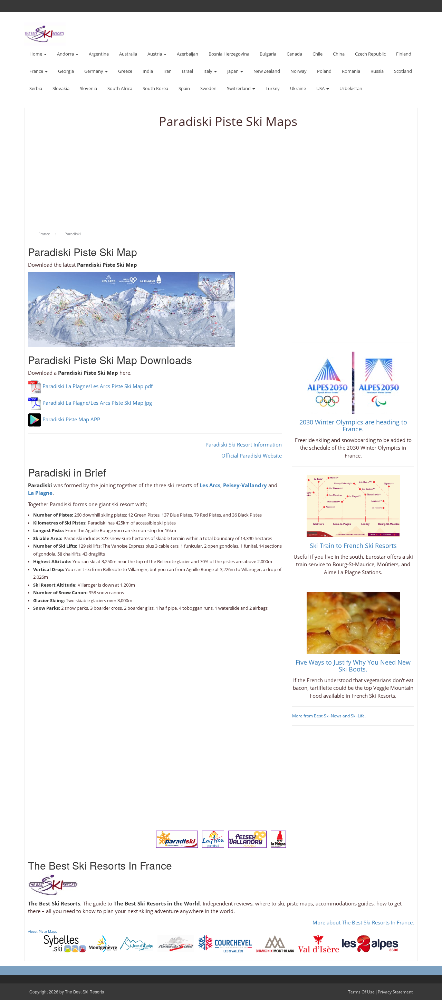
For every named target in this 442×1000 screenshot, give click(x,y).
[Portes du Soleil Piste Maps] (175, 943)
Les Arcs (210, 485)
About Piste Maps (42, 931)
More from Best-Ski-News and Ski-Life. (329, 716)
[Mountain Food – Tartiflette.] (353, 622)
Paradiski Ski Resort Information (243, 444)
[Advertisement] (221, 180)
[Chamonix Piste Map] (274, 943)
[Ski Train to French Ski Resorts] (353, 505)
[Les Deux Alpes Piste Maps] (370, 943)
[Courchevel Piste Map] (225, 943)
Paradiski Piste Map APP (71, 419)
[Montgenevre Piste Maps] (102, 943)
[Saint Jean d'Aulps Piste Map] (136, 943)
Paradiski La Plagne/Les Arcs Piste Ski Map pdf (97, 386)
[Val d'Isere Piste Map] (318, 943)
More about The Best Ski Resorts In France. (363, 922)
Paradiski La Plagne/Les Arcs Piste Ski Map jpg (97, 402)
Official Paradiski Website (251, 455)
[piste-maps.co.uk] (45, 33)
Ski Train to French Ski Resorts (353, 545)
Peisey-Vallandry (245, 485)
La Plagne (40, 492)
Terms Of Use (361, 992)
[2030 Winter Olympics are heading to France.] (353, 382)
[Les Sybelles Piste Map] (64, 943)
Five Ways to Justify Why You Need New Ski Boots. (353, 665)
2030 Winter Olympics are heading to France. (353, 425)
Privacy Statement (395, 992)
